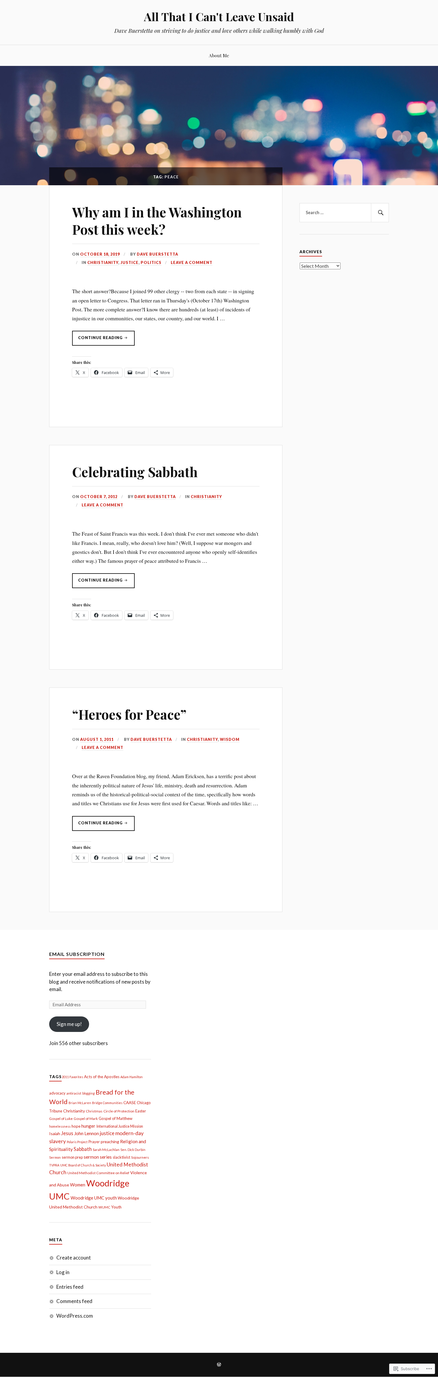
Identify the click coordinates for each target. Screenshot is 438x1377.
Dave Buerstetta (157, 254)
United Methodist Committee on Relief (98, 1173)
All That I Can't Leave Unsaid (219, 16)
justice (107, 1133)
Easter (140, 1111)
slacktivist (121, 1157)
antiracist (73, 1093)
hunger (88, 1126)
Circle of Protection (118, 1111)
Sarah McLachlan (106, 1149)
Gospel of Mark (86, 1118)
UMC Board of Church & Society (83, 1165)
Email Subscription (77, 954)
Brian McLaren (80, 1103)
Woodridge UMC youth (94, 1197)
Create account (73, 1257)
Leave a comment (191, 262)
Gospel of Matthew (115, 1118)
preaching (110, 1141)
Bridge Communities (107, 1103)
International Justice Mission (119, 1126)
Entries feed (69, 1287)
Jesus (67, 1133)
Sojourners (140, 1157)
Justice (129, 262)
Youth (116, 1207)
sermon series (98, 1157)
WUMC (104, 1207)
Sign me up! (69, 1024)
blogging (88, 1093)
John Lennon (86, 1133)
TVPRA (54, 1165)
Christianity (102, 262)
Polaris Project (77, 1142)
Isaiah (54, 1133)
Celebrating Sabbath (135, 471)
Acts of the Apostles (101, 1076)
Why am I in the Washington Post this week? (157, 220)
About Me (219, 55)
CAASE (129, 1102)
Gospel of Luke (61, 1118)
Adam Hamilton (131, 1077)
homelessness (60, 1126)
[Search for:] (344, 212)
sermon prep (72, 1157)
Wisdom (230, 739)
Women (77, 1184)
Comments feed (74, 1301)
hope (76, 1126)
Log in (62, 1272)
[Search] (380, 212)
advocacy (57, 1093)
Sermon (55, 1157)
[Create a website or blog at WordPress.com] (219, 1365)
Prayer (94, 1141)
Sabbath (83, 1149)
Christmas (94, 1111)
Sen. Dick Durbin (132, 1150)
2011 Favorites (72, 1077)
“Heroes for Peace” (129, 714)
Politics (151, 262)
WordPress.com (74, 1316)
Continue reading (98, 340)
